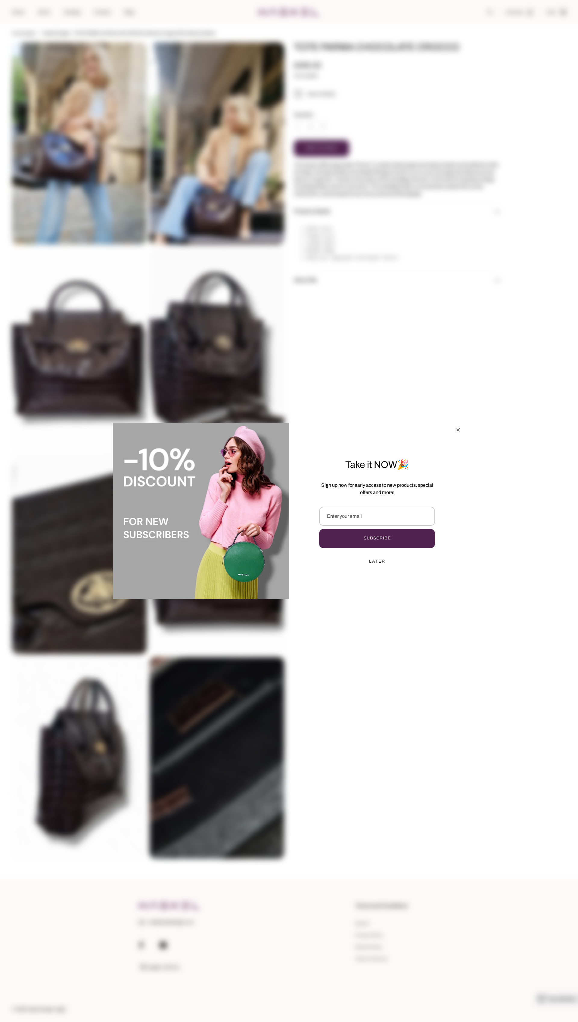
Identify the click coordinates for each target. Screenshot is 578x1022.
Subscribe (377, 538)
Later (377, 561)
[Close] (458, 429)
